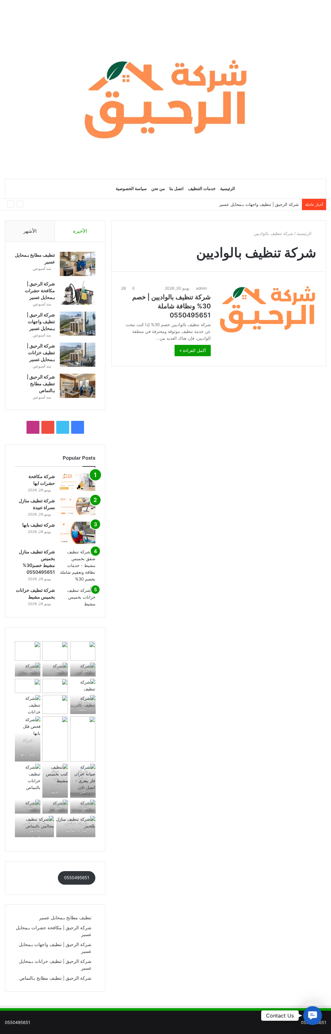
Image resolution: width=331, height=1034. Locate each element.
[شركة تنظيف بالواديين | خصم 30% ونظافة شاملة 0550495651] (267, 309)
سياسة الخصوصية (131, 188)
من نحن (158, 188)
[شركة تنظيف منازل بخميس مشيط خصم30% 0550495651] (77, 565)
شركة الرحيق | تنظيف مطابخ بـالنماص (41, 383)
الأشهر (30, 231)
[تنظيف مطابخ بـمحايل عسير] (77, 264)
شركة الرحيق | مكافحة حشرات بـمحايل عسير (40, 290)
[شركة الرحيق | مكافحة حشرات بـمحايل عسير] (77, 293)
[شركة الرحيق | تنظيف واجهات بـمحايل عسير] (77, 324)
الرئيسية (227, 188)
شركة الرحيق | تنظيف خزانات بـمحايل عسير (259, 204)
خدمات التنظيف (202, 188)
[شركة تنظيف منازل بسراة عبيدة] (77, 506)
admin (201, 288)
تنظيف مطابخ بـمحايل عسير (65, 917)
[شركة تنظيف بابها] (77, 533)
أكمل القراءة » (192, 350)
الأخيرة (80, 231)
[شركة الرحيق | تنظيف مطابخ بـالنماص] (77, 386)
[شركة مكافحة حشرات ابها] (77, 482)
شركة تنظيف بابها (38, 525)
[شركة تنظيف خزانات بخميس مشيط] (77, 597)
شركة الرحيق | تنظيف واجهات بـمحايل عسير (41, 321)
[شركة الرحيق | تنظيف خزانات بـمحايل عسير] (77, 355)
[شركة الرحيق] (165, 89)
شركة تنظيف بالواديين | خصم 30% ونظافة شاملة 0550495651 (171, 306)
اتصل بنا (176, 188)
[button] (312, 1015)
